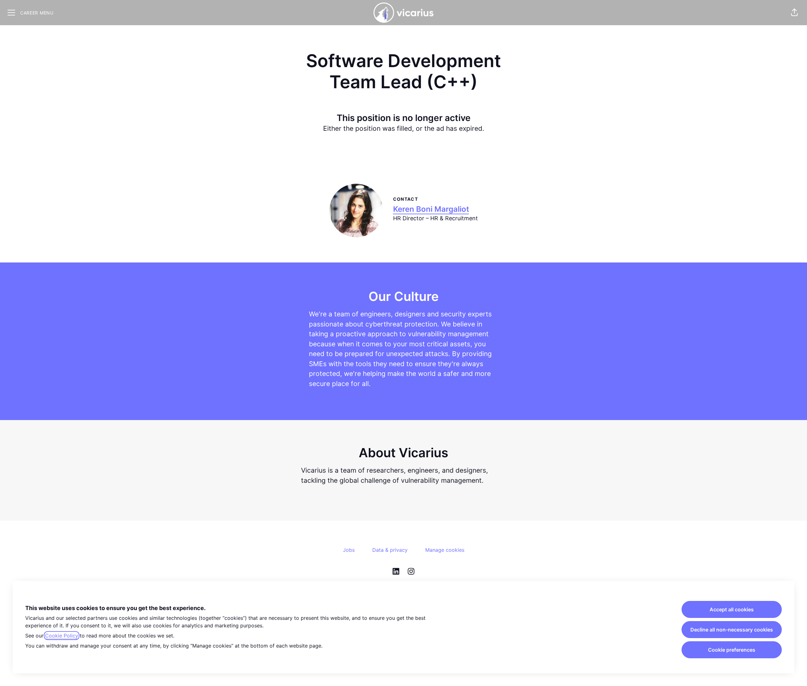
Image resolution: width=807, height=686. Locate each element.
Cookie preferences (731, 650)
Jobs (349, 550)
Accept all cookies (732, 609)
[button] (794, 12)
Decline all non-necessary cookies (731, 629)
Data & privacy (390, 550)
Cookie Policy (61, 635)
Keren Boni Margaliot (431, 209)
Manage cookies (444, 550)
